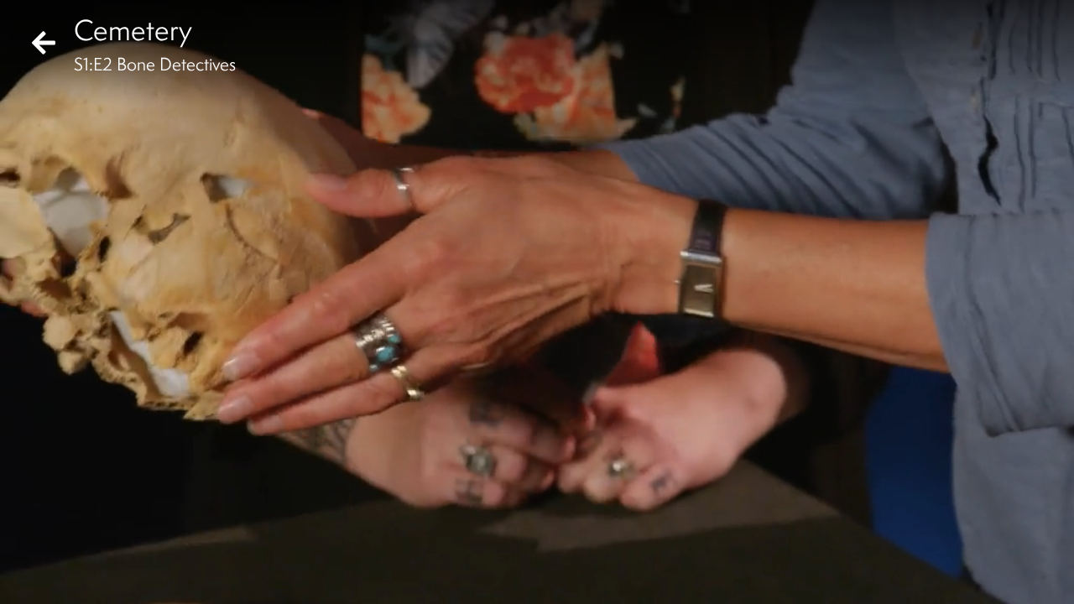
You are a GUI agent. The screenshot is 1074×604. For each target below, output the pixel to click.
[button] (26, 577)
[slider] (531, 550)
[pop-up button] (993, 577)
